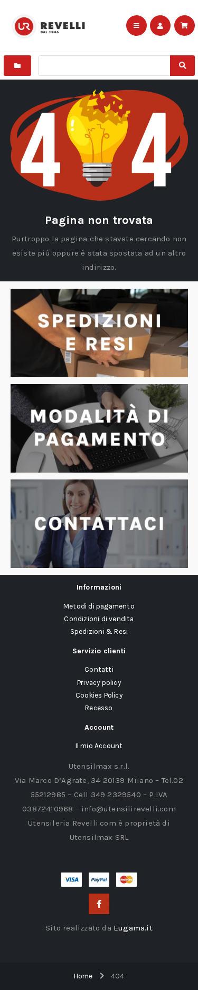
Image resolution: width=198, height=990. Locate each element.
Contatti (99, 669)
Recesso (98, 708)
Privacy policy (99, 683)
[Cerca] (182, 65)
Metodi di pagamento (99, 606)
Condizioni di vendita (99, 619)
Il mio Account (99, 746)
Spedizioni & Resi (99, 631)
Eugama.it (133, 928)
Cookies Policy (99, 695)
